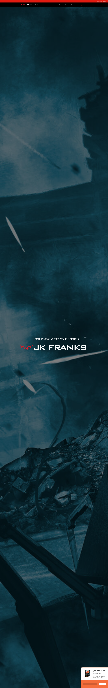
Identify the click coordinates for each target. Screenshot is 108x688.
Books (66, 5)
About (60, 5)
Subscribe (84, 4)
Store (78, 5)
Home (56, 5)
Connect (73, 5)
